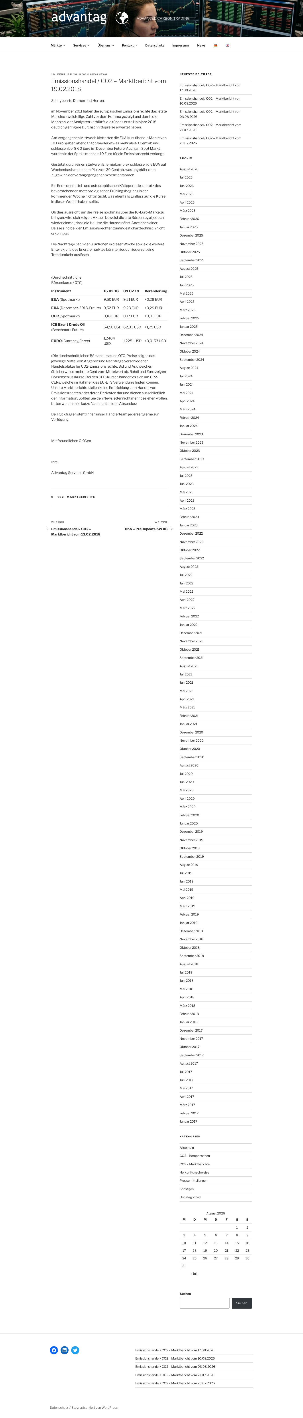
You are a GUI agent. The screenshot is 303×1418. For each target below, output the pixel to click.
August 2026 (189, 169)
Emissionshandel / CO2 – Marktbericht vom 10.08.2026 (175, 1358)
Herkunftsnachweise (194, 1172)
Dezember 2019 (191, 831)
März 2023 (187, 508)
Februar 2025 (189, 318)
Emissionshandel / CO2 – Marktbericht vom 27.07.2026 (174, 1375)
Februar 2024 (189, 417)
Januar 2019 (188, 923)
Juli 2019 (186, 873)
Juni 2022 (186, 583)
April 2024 (187, 401)
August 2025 (189, 268)
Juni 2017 (186, 1080)
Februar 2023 (189, 517)
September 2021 (192, 658)
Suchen (185, 1294)
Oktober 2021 (189, 649)
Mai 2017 (186, 1088)
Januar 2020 (189, 823)
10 (184, 1243)
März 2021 (187, 707)
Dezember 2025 (191, 235)
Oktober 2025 (190, 252)
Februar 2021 (189, 716)
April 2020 (187, 798)
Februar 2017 (189, 1113)
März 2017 (187, 1105)
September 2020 (192, 757)
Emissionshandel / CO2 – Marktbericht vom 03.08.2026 (175, 1366)
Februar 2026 (189, 219)
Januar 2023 (189, 525)
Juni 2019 (186, 881)
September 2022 (192, 558)
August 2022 (189, 566)
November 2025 (191, 244)
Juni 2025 (187, 285)
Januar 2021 (188, 724)
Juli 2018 (186, 972)
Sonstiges (187, 1189)
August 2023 (189, 467)
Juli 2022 (186, 575)
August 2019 (189, 865)
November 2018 (191, 939)
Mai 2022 (186, 591)
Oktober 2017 (189, 1047)
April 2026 (187, 202)
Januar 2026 (189, 227)
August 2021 (189, 666)
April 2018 (187, 997)
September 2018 (192, 956)
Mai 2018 (186, 989)
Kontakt (128, 45)
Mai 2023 (186, 492)
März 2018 (187, 1005)
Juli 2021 (186, 674)
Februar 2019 (189, 914)
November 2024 (191, 343)
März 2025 (187, 310)
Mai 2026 (186, 194)
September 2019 (192, 856)
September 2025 (192, 260)
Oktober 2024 (190, 351)
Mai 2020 (187, 790)
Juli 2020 (186, 774)
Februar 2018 (189, 1014)
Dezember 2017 (191, 1030)
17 (184, 1250)
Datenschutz (154, 45)
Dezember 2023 (191, 434)
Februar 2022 (189, 616)
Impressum (180, 45)
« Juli (194, 1273)
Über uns (104, 45)
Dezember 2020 (191, 732)
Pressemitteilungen (193, 1180)
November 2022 (191, 542)
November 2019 (191, 840)
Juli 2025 (186, 277)
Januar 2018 (188, 1022)
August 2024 (189, 368)
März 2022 (187, 608)
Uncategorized (190, 1197)
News (201, 45)
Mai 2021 (186, 691)
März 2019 (187, 906)
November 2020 (192, 740)
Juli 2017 (186, 1072)
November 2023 (191, 442)
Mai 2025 (186, 293)
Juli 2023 (186, 475)
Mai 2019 (186, 889)
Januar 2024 (189, 426)
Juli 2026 (186, 177)
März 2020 (188, 807)
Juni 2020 (187, 782)
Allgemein (187, 1147)
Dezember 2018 (191, 931)
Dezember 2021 (191, 633)
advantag (98, 74)
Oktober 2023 (190, 450)
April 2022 (187, 599)
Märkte (56, 45)
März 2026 (187, 210)
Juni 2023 (187, 484)
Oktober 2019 (190, 848)
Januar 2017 (188, 1121)
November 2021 (191, 641)
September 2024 (192, 359)
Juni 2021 (186, 682)
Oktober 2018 (190, 947)
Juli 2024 (186, 376)
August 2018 (189, 964)
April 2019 (187, 898)
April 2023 (187, 500)
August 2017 (189, 1063)
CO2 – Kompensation (195, 1156)
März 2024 (187, 409)
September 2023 (192, 459)
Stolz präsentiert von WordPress (95, 1407)
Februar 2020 (189, 815)
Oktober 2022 (190, 550)
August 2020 (189, 765)
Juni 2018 (186, 980)
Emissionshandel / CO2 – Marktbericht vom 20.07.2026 (175, 1383)
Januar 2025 (189, 326)
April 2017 (187, 1096)
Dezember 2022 (191, 533)
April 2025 (187, 301)
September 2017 (192, 1055)
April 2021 (187, 699)
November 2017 (191, 1038)
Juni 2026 (187, 186)
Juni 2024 (187, 384)
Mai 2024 (186, 393)
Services (79, 45)
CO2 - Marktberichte (76, 497)
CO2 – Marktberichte (195, 1164)
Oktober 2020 (190, 749)
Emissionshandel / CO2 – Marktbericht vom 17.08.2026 (174, 1350)
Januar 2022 (188, 625)
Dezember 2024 (191, 335)
